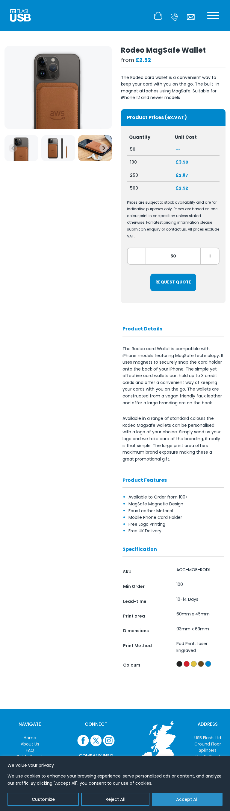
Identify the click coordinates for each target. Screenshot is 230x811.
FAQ (30, 750)
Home (30, 738)
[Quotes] (159, 16)
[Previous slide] (13, 148)
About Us (30, 744)
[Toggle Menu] (213, 15)
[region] (115, 783)
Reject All (115, 799)
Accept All (187, 799)
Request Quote (173, 282)
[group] (21, 148)
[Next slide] (103, 148)
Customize (43, 799)
